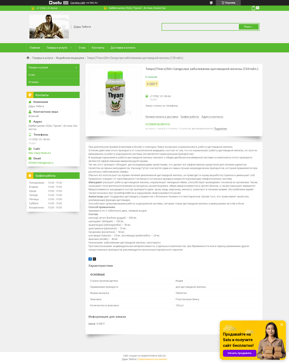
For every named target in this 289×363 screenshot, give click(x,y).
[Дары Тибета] (49, 26)
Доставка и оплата (122, 47)
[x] (94, 259)
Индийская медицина (70, 57)
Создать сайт (77, 2)
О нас (82, 47)
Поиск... (248, 26)
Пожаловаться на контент (152, 359)
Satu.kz (162, 355)
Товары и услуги (56, 47)
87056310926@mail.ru (41, 162)
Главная (35, 47)
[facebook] (90, 259)
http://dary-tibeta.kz (40, 152)
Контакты (98, 47)
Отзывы (34, 82)
